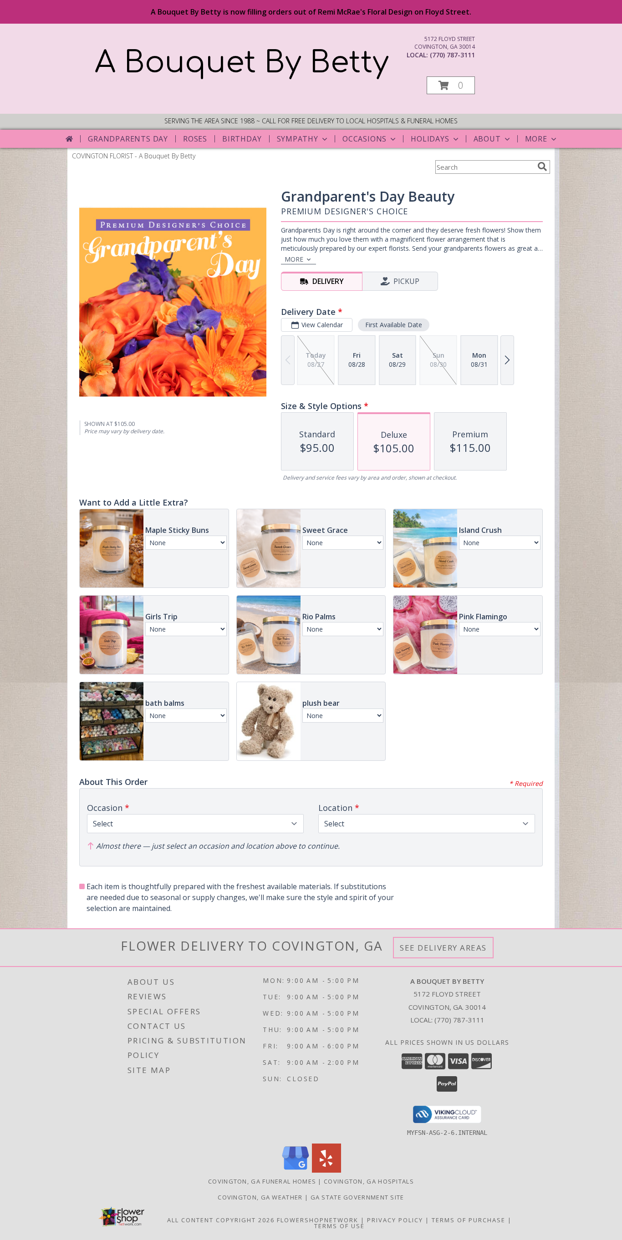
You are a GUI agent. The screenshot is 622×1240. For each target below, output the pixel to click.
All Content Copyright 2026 (221, 1220)
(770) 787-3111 (452, 55)
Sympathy (297, 139)
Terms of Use (339, 1226)
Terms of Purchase (468, 1220)
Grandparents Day (128, 139)
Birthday (241, 139)
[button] (451, 85)
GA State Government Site (357, 1197)
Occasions (364, 139)
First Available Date (393, 324)
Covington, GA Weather (260, 1197)
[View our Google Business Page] (295, 1170)
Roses (195, 139)
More (536, 139)
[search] (542, 167)
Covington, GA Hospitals (369, 1181)
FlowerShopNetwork (317, 1220)
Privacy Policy (395, 1220)
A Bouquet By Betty (242, 62)
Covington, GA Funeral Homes (262, 1181)
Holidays (430, 139)
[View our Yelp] (326, 1170)
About (487, 139)
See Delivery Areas (443, 947)
